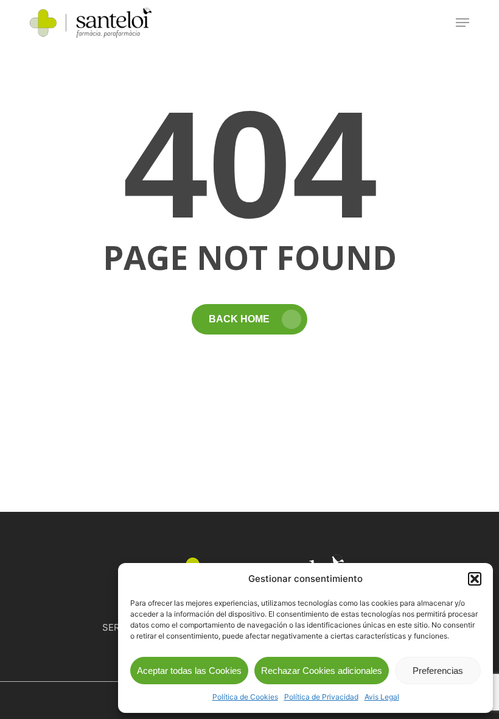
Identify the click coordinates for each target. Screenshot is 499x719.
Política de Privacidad (321, 696)
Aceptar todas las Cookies (189, 670)
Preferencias (438, 670)
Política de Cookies (245, 696)
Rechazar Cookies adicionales (321, 670)
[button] (475, 579)
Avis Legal (382, 696)
